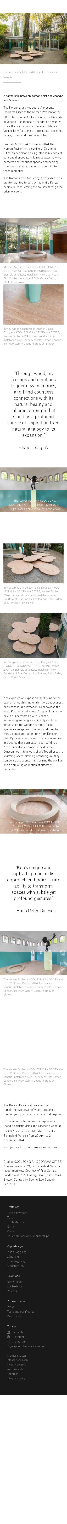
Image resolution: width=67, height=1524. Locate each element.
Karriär (11, 1206)
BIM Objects (15, 1262)
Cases (11, 1197)
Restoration (14, 1296)
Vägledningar (15, 1226)
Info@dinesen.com (18, 1340)
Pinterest (18, 1317)
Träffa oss (13, 1187)
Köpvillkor (12, 1354)
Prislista (12, 1271)
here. (55, 1127)
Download (13, 1256)
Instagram (19, 1321)
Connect (12, 1306)
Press (10, 1211)
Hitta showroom (17, 1193)
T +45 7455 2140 (16, 1345)
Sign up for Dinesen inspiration (26, 1326)
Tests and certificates (20, 1291)
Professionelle (16, 1281)
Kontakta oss (15, 1202)
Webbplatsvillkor (16, 1349)
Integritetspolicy (16, 1358)
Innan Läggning (17, 1232)
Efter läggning (16, 1241)
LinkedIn (18, 1312)
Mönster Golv (15, 1246)
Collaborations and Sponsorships (28, 1216)
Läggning (13, 1236)
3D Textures (15, 1266)
